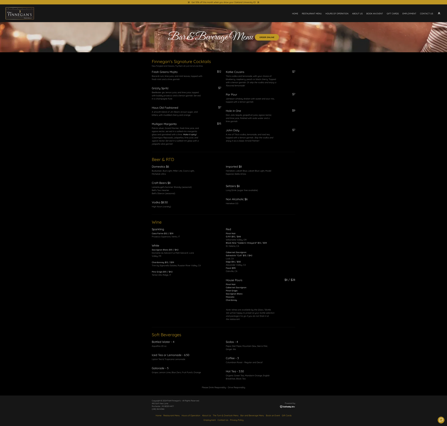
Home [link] (295, 13)
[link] (20, 13)
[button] (439, 13)
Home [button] (158, 415)
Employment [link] (409, 13)
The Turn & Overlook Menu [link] (226, 415)
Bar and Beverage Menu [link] (252, 415)
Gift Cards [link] (393, 13)
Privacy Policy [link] (237, 420)
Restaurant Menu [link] (312, 13)
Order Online (266, 37)
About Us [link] (357, 13)
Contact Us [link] (426, 13)
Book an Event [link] (374, 13)
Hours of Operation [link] (336, 13)
